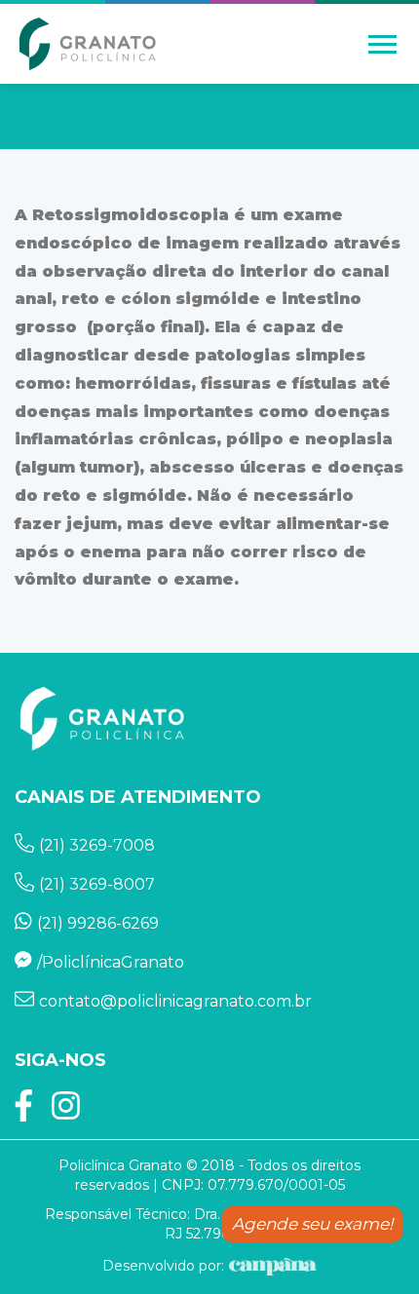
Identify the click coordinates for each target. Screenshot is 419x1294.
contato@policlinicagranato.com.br (175, 1001)
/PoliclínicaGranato (110, 962)
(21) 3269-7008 (97, 845)
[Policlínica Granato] (88, 44)
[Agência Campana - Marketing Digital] (270, 1265)
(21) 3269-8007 (97, 884)
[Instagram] (66, 1112)
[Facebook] (24, 1112)
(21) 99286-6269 (98, 923)
